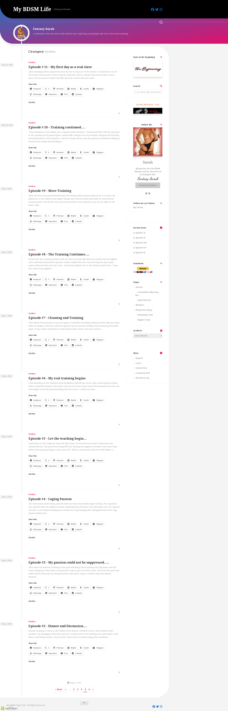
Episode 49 (140, 238)
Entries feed (141, 368)
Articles (139, 287)
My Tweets (138, 207)
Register (139, 358)
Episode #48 (141, 243)
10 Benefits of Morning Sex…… (147, 293)
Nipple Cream (144, 320)
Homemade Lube (145, 315)
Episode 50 (140, 233)
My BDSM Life (32, 9)
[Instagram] (161, 9)
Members (140, 305)
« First (58, 689)
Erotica (31, 62)
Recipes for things (144, 310)
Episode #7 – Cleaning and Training (55, 318)
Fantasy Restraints (147, 185)
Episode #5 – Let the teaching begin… (57, 438)
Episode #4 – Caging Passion (50, 499)
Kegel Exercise (144, 300)
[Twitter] (156, 9)
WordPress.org (142, 378)
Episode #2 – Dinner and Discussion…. (57, 626)
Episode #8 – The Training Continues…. (58, 254)
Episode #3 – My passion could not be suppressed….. (68, 562)
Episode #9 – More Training (49, 191)
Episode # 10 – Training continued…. (56, 127)
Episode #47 (141, 248)
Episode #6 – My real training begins (57, 378)
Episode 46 (140, 252)
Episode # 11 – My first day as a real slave (60, 67)
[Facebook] (152, 9)
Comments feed (143, 373)
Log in (138, 363)
